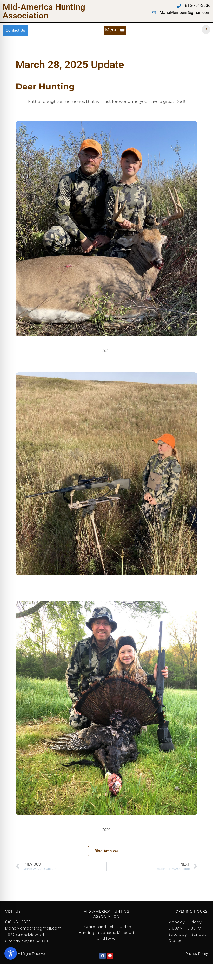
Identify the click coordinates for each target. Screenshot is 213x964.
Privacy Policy (196, 954)
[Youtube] (110, 956)
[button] (115, 30)
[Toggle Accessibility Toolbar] (10, 953)
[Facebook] (102, 956)
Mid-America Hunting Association (44, 11)
